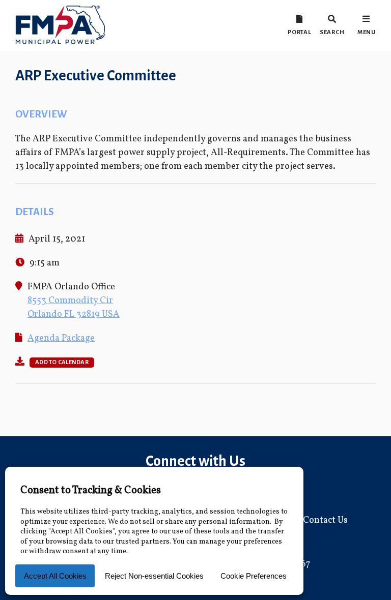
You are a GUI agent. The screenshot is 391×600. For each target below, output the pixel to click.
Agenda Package (61, 338)
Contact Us (325, 520)
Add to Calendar (62, 362)
